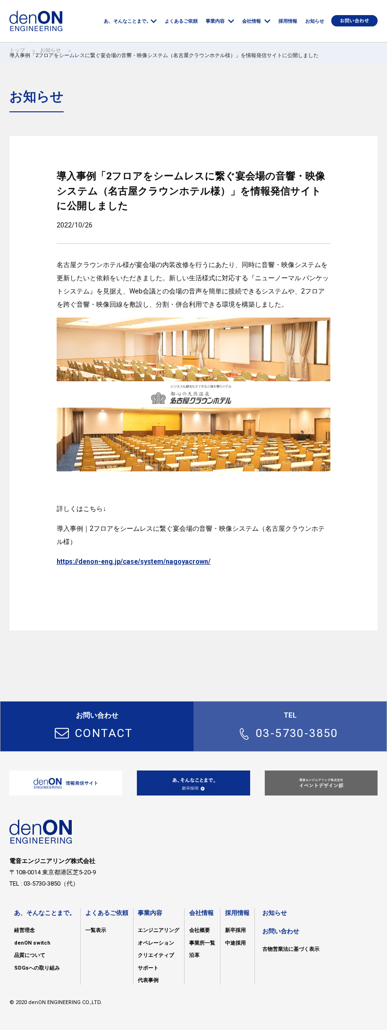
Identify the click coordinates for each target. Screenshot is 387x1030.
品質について (29, 955)
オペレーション (156, 943)
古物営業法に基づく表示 (291, 949)
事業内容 (150, 912)
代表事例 (148, 980)
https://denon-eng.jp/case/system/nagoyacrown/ (133, 561)
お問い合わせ (280, 931)
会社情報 (201, 912)
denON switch (32, 943)
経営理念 (24, 930)
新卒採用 (235, 930)
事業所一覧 (202, 943)
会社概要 (199, 930)
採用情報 (237, 912)
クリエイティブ (156, 955)
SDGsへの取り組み (37, 968)
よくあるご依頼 (106, 912)
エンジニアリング (158, 930)
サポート (148, 968)
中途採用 (235, 943)
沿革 (194, 955)
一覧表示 (95, 930)
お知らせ (50, 50)
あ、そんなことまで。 (45, 912)
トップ (17, 50)
